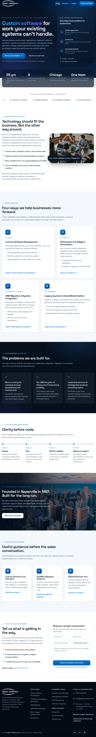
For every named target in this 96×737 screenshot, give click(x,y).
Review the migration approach (44, 595)
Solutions (65, 3)
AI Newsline (56, 712)
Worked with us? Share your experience (82, 720)
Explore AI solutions (67, 273)
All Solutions (34, 718)
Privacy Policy (37, 732)
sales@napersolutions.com (85, 698)
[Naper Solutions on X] (85, 733)
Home (58, 3)
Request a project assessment (83, 714)
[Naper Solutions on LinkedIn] (75, 733)
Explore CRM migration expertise (17, 327)
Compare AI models (75, 593)
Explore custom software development (19, 273)
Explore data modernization (55, 327)
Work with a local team (13, 516)
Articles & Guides (57, 715)
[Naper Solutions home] (10, 3)
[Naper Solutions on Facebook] (80, 733)
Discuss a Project (86, 3)
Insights (73, 3)
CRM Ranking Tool (58, 700)
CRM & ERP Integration (38, 708)
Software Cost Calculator (60, 693)
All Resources (56, 719)
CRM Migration (35, 705)
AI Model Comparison (59, 704)
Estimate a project (12, 592)
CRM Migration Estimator (60, 697)
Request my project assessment (71, 663)
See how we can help (36, 56)
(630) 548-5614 (22, 668)
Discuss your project (12, 56)
